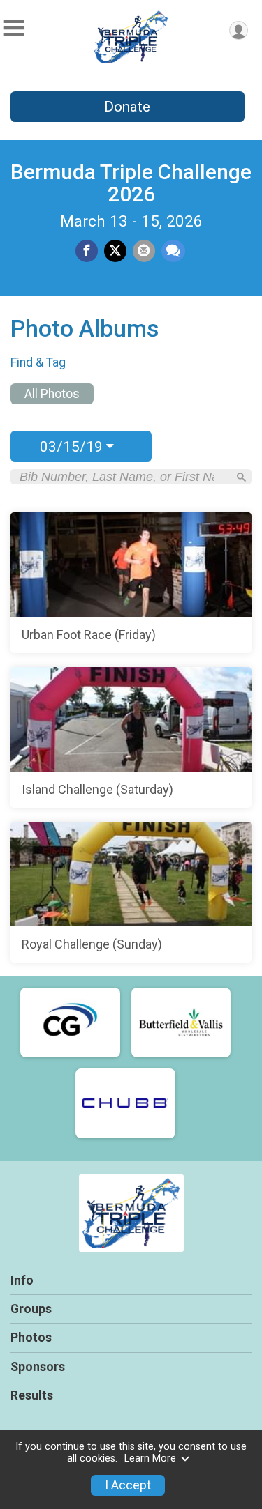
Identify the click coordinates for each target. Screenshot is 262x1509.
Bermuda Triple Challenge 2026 (131, 183)
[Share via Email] (144, 251)
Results (31, 1395)
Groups (31, 1309)
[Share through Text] (173, 251)
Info (22, 1280)
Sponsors (37, 1367)
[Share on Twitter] (115, 251)
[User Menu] (238, 30)
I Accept (128, 1485)
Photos (31, 1338)
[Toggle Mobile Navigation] (14, 28)
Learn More (150, 1458)
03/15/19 (73, 446)
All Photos (52, 394)
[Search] (241, 477)
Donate (127, 106)
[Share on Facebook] (86, 251)
